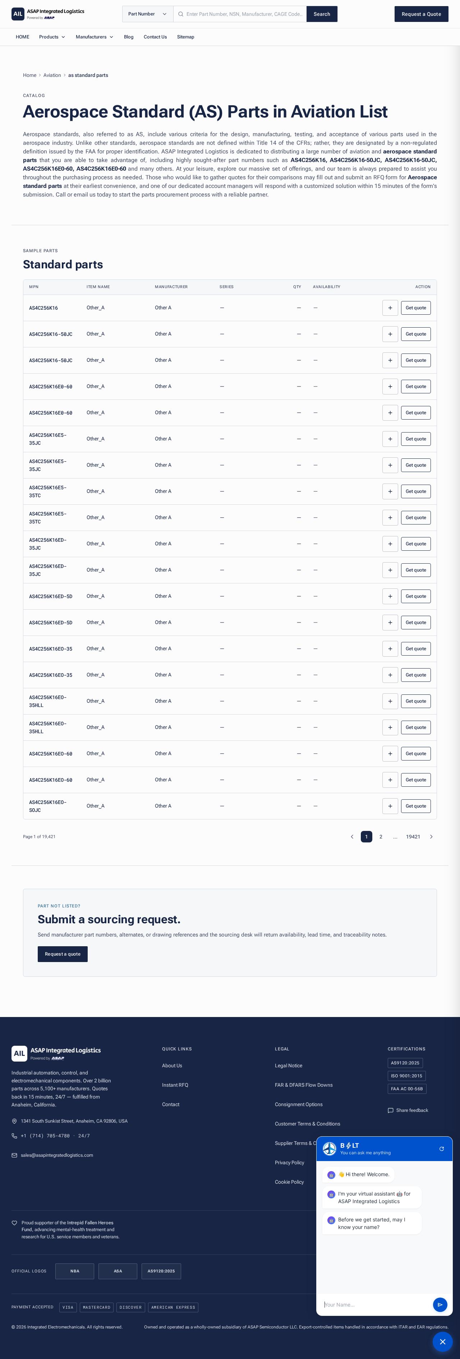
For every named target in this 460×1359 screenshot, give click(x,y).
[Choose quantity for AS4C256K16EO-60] (390, 754)
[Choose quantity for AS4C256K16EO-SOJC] (390, 806)
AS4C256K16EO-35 (50, 648)
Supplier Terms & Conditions (306, 1143)
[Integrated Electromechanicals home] (48, 14)
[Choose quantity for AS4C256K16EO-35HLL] (390, 701)
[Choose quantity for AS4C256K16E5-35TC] (390, 491)
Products (49, 37)
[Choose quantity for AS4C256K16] (390, 308)
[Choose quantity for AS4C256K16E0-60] (390, 386)
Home (29, 75)
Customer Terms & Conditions (307, 1124)
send (440, 1305)
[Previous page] (352, 836)
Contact (170, 1104)
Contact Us (155, 37)
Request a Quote (421, 14)
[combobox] (240, 14)
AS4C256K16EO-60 (50, 753)
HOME (22, 37)
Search (322, 14)
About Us (172, 1065)
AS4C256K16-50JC (50, 333)
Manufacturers (91, 37)
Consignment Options (299, 1104)
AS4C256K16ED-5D (50, 596)
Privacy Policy (289, 1162)
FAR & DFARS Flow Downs (304, 1085)
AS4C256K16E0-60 (50, 386)
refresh (441, 1149)
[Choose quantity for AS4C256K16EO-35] (390, 649)
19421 (413, 837)
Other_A (96, 307)
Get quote (416, 307)
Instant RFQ (175, 1085)
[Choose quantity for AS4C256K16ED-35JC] (390, 544)
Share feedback (412, 1110)
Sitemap (185, 37)
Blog (129, 37)
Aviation (52, 75)
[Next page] (431, 836)
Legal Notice (288, 1065)
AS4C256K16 (43, 307)
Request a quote (62, 954)
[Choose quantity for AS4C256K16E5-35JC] (390, 439)
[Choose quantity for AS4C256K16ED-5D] (390, 596)
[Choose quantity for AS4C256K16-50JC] (390, 334)
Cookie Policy (289, 1182)
